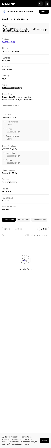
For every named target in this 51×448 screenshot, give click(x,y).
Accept (45, 441)
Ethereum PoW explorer (20, 11)
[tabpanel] (25, 253)
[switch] (27, 235)
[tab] (9, 220)
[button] (9, 6)
